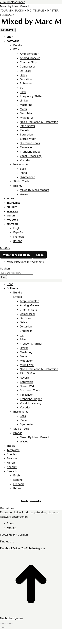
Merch (11, 215)
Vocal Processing (30, 155)
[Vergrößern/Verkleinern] (11, 623)
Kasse (40, 254)
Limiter (24, 100)
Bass (23, 168)
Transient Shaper (31, 151)
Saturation (26, 134)
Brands (17, 185)
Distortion (26, 79)
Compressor (27, 66)
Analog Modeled (30, 58)
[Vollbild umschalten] (8, 623)
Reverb (24, 130)
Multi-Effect (27, 117)
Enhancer (26, 83)
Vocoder (25, 160)
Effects (17, 49)
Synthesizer (27, 177)
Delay (23, 75)
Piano (23, 172)
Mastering (26, 104)
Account (12, 219)
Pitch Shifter (27, 126)
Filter (23, 92)
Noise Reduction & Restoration (39, 122)
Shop (10, 36)
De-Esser (25, 70)
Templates (13, 203)
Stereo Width (28, 138)
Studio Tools (21, 181)
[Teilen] (4, 623)
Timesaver (26, 147)
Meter (23, 109)
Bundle (17, 45)
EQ (21, 87)
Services (12, 211)
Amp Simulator (29, 53)
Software (13, 41)
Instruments (20, 164)
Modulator (26, 113)
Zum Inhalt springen (12, 2)
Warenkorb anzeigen (16, 254)
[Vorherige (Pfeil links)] (1, 627)
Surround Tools (30, 143)
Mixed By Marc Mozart (34, 189)
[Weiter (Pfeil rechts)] (4, 627)
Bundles (12, 207)
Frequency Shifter (31, 96)
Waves (24, 194)
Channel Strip (28, 62)
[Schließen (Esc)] (1, 623)
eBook (11, 198)
